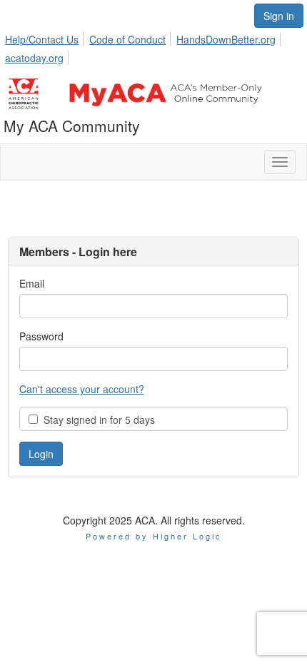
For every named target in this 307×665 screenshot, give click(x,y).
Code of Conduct (127, 39)
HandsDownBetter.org (226, 39)
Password (41, 336)
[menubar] (153, 46)
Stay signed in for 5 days (96, 419)
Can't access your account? (81, 389)
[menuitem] (46, 37)
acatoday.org (34, 58)
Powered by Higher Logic (154, 536)
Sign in (278, 16)
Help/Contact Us (42, 39)
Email (31, 283)
